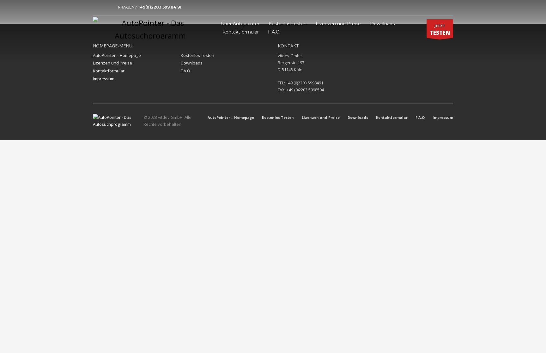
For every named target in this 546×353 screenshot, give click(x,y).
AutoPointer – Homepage (117, 55)
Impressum (103, 79)
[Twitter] (107, 7)
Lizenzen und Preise (112, 63)
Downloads (192, 63)
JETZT (440, 29)
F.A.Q (185, 71)
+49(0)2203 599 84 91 (159, 7)
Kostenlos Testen (197, 55)
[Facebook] (97, 7)
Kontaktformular (108, 71)
